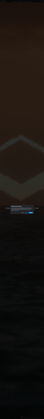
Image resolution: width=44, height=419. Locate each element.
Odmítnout (22, 212)
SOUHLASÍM (31, 212)
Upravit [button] (26, 212)
